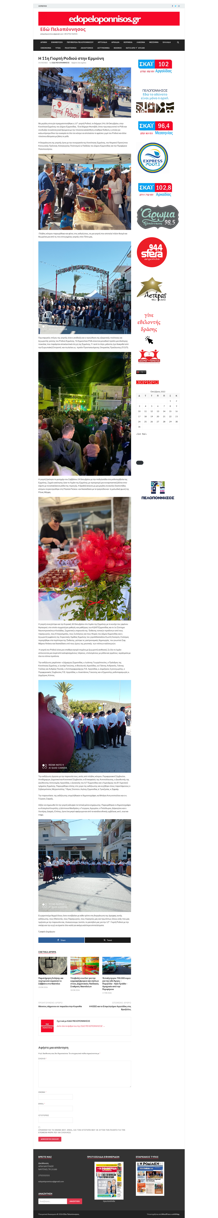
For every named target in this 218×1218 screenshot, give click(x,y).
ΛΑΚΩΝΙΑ (141, 42)
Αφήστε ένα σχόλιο (78, 63)
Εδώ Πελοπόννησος (63, 29)
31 (139, 427)
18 (145, 416)
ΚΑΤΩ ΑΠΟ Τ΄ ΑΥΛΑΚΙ (135, 48)
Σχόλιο (42, 1059)
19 (152, 416)
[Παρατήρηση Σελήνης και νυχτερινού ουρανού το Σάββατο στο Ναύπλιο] (52, 975)
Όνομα (42, 1092)
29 (170, 421)
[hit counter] (147, 383)
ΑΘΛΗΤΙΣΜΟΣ (87, 48)
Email (41, 1104)
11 (145, 411)
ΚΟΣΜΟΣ (118, 48)
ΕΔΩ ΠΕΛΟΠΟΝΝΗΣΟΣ (61, 63)
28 (164, 421)
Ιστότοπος (43, 1115)
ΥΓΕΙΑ (58, 48)
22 (170, 416)
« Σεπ (138, 434)
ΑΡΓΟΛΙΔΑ (102, 42)
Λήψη (140, 463)
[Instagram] (179, 6)
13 (158, 411)
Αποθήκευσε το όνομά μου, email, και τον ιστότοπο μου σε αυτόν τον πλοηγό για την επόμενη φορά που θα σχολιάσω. (81, 1131)
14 (164, 411)
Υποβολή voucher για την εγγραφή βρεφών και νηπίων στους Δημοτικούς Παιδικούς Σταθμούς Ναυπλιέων (84, 982)
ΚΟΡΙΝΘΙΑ (128, 42)
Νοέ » (144, 434)
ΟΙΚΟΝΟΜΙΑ (45, 48)
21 (164, 416)
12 (152, 411)
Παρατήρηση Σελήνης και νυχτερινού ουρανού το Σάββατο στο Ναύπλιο (50, 981)
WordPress (166, 1214)
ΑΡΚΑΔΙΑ (115, 42)
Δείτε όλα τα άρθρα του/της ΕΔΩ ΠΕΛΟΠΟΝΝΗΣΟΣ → (81, 1026)
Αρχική (43, 42)
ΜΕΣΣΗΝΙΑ (153, 42)
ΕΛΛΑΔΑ (167, 42)
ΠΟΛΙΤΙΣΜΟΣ (70, 48)
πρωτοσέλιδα (109, 1201)
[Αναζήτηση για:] (60, 1201)
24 (139, 421)
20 (158, 416)
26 (152, 421)
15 (170, 411)
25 (145, 421)
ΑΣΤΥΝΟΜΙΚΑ (103, 48)
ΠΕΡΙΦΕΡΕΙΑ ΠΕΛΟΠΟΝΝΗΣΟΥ (80, 42)
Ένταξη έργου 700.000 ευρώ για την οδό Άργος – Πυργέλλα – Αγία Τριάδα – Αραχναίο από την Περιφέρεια (116, 983)
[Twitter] (175, 6)
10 (139, 411)
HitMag (176, 1214)
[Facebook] (172, 6)
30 (176, 421)
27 (158, 421)
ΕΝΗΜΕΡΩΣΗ (57, 42)
